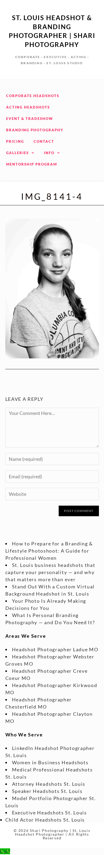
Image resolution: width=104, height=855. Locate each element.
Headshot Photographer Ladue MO (55, 649)
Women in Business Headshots (50, 762)
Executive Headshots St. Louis (49, 812)
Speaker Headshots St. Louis (47, 791)
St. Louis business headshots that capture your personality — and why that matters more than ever (50, 572)
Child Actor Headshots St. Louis (45, 820)
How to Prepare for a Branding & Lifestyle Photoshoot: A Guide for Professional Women (49, 551)
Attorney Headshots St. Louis (49, 784)
